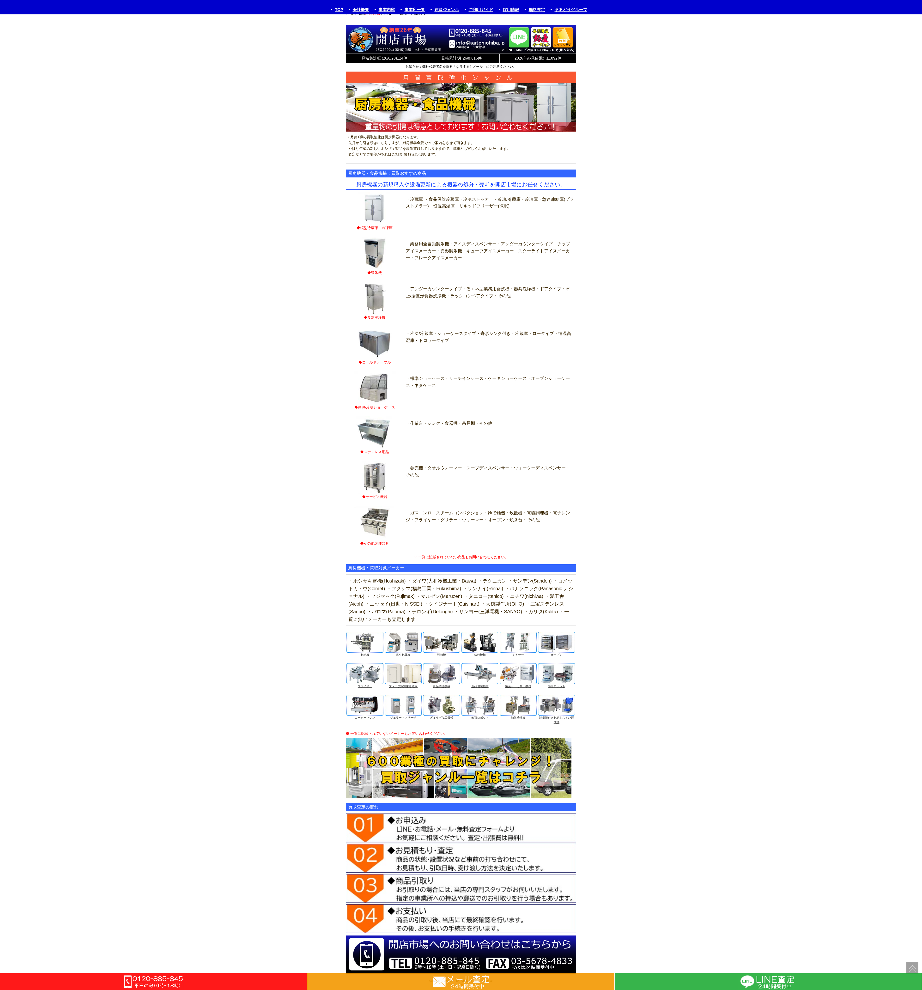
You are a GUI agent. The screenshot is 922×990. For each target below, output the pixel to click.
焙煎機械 (480, 654)
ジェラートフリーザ (403, 717)
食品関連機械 (441, 686)
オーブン (556, 654)
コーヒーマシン (365, 717)
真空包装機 (403, 654)
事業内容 (387, 9)
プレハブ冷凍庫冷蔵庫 (403, 686)
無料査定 (537, 9)
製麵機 (441, 654)
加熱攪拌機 (518, 717)
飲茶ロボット (480, 717)
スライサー (365, 686)
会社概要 (361, 9)
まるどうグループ (571, 9)
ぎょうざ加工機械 (441, 717)
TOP (339, 9)
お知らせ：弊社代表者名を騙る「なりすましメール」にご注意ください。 (461, 66)
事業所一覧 (415, 9)
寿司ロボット (556, 686)
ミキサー (518, 654)
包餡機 (365, 654)
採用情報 (511, 9)
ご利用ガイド (481, 9)
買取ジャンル (447, 9)
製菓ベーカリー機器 (518, 686)
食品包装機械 (480, 686)
